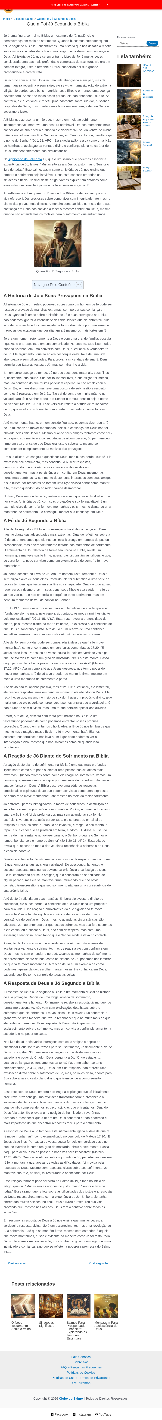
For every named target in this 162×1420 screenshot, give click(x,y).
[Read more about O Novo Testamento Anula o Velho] (23, 1305)
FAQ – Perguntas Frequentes (81, 1367)
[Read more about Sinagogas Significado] (51, 1305)
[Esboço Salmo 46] (129, 152)
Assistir (95, 4)
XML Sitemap (81, 1383)
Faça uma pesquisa (126, 37)
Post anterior (15, 1263)
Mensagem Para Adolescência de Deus (106, 1326)
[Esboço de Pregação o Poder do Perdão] (129, 127)
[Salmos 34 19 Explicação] (129, 101)
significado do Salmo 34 (25, 159)
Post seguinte (100, 1263)
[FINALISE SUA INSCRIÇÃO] (129, 75)
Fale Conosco (81, 1357)
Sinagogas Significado (46, 1324)
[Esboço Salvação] (129, 178)
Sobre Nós (81, 1362)
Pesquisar (152, 43)
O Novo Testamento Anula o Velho (21, 1326)
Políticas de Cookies (81, 1372)
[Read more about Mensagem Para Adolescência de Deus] (106, 1305)
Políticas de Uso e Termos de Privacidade (81, 1378)
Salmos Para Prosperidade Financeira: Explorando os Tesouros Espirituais (77, 1330)
